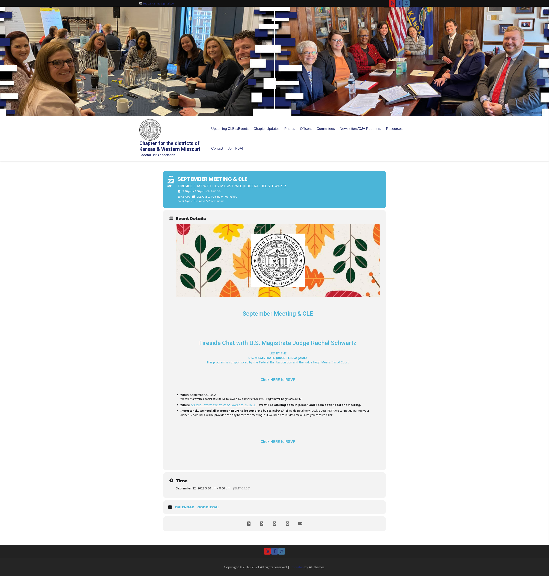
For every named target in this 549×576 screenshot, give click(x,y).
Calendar (184, 507)
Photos (289, 128)
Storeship (297, 567)
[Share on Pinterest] (287, 523)
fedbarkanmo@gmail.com (159, 3)
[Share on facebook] (248, 523)
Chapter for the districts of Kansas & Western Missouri (169, 146)
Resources (394, 128)
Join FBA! (235, 148)
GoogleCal (208, 507)
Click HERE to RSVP (278, 379)
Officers (306, 128)
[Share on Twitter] (261, 523)
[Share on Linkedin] (274, 523)
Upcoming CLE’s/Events (230, 128)
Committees (326, 128)
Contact (217, 148)
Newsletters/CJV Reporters (360, 128)
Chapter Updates (266, 128)
